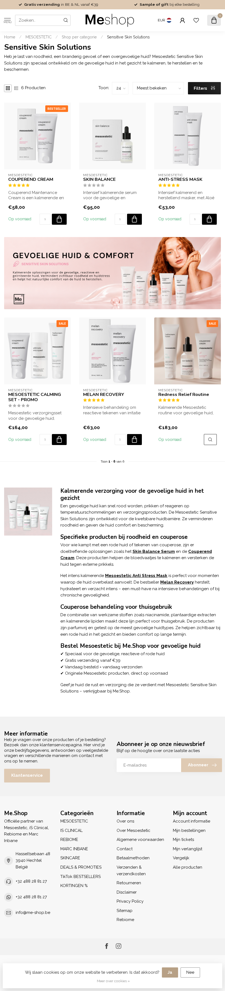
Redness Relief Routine (183, 394)
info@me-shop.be (33, 912)
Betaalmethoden (133, 857)
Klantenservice (27, 775)
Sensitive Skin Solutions (128, 37)
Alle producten (187, 867)
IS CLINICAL (71, 830)
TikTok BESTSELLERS (80, 876)
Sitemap (125, 910)
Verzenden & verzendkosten (131, 870)
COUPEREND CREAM (30, 179)
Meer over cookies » (113, 981)
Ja (170, 972)
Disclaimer (127, 892)
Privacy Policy (130, 901)
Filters (201, 88)
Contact (125, 848)
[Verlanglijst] (196, 20)
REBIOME (69, 839)
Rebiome (125, 919)
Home (9, 37)
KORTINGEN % (74, 885)
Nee (190, 972)
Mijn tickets (183, 839)
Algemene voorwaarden (140, 839)
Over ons (125, 821)
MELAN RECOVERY (103, 394)
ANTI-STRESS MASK (180, 179)
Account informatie (191, 821)
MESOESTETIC (39, 37)
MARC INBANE (74, 848)
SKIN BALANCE (99, 179)
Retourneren (129, 882)
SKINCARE (70, 857)
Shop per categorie (79, 37)
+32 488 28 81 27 (31, 881)
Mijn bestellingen (189, 830)
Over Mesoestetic (133, 830)
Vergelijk (181, 857)
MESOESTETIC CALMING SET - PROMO (34, 397)
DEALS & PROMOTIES (81, 867)
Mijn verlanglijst (187, 848)
